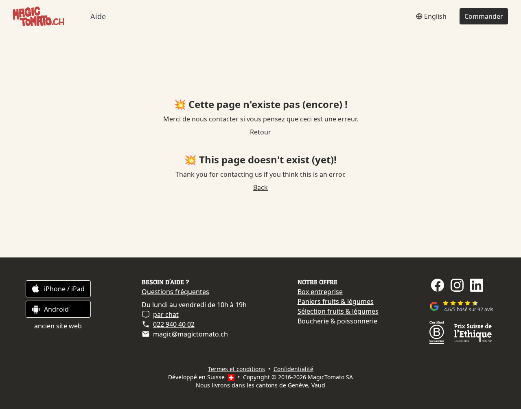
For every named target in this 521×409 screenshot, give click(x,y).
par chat (166, 314)
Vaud (318, 385)
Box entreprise (320, 291)
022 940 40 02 (174, 324)
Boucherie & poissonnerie (337, 321)
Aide (98, 16)
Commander (483, 16)
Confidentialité (293, 369)
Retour (260, 132)
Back (260, 187)
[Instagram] (457, 285)
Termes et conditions (236, 369)
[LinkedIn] (476, 285)
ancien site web (58, 325)
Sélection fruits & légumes (338, 311)
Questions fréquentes (175, 291)
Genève (298, 385)
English (435, 16)
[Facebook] (437, 285)
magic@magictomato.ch (190, 334)
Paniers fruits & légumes (336, 301)
